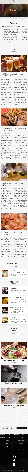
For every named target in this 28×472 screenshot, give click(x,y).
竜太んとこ (18, 334)
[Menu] (25, 1)
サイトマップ (21, 452)
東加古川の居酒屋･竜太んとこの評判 (21, 434)
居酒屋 (13, 334)
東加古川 (9, 334)
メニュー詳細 (21, 440)
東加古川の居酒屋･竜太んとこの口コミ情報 (7, 434)
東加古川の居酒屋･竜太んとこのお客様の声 (7, 437)
